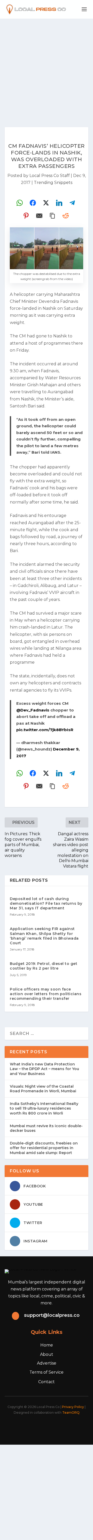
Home (46, 1345)
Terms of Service (46, 1372)
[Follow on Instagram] (43, 1426)
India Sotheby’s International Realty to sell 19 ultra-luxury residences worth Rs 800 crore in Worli (44, 1108)
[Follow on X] (32, 1426)
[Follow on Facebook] (20, 1426)
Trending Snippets (53, 182)
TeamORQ (71, 1412)
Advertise (46, 1363)
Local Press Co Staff (49, 175)
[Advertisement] (46, 67)
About (46, 1354)
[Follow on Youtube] (66, 1426)
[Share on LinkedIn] (59, 203)
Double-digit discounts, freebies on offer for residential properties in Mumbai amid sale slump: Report (44, 1148)
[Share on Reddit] (66, 216)
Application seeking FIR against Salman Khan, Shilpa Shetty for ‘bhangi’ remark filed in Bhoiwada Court (44, 935)
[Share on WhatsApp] (20, 203)
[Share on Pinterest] (26, 216)
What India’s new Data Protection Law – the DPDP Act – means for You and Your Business (44, 1069)
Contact (46, 1381)
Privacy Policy (73, 1407)
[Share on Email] (39, 216)
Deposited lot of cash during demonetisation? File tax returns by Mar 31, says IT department (46, 903)
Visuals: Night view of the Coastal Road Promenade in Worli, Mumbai (43, 1088)
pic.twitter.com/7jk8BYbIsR (44, 729)
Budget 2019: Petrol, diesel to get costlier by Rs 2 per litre (43, 966)
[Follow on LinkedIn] (54, 1426)
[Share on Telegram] (72, 203)
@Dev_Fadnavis (32, 710)
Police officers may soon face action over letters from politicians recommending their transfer (45, 994)
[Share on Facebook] (33, 203)
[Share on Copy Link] (52, 216)
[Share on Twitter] (46, 203)
